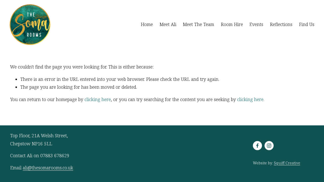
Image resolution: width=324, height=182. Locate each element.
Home (147, 24)
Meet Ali (167, 24)
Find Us (306, 24)
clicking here (98, 99)
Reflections (281, 24)
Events (256, 24)
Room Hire (232, 24)
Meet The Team (198, 24)
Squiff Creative (287, 163)
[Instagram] (269, 145)
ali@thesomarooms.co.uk (48, 168)
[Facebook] (257, 145)
